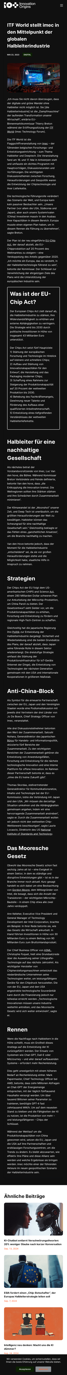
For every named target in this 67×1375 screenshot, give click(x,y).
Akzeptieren (25, 1369)
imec (45, 143)
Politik (16, 631)
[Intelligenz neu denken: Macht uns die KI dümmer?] (33, 1323)
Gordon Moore (21, 889)
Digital (27, 55)
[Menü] (61, 5)
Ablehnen (43, 1369)
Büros (10, 740)
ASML (47, 950)
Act (52, 591)
